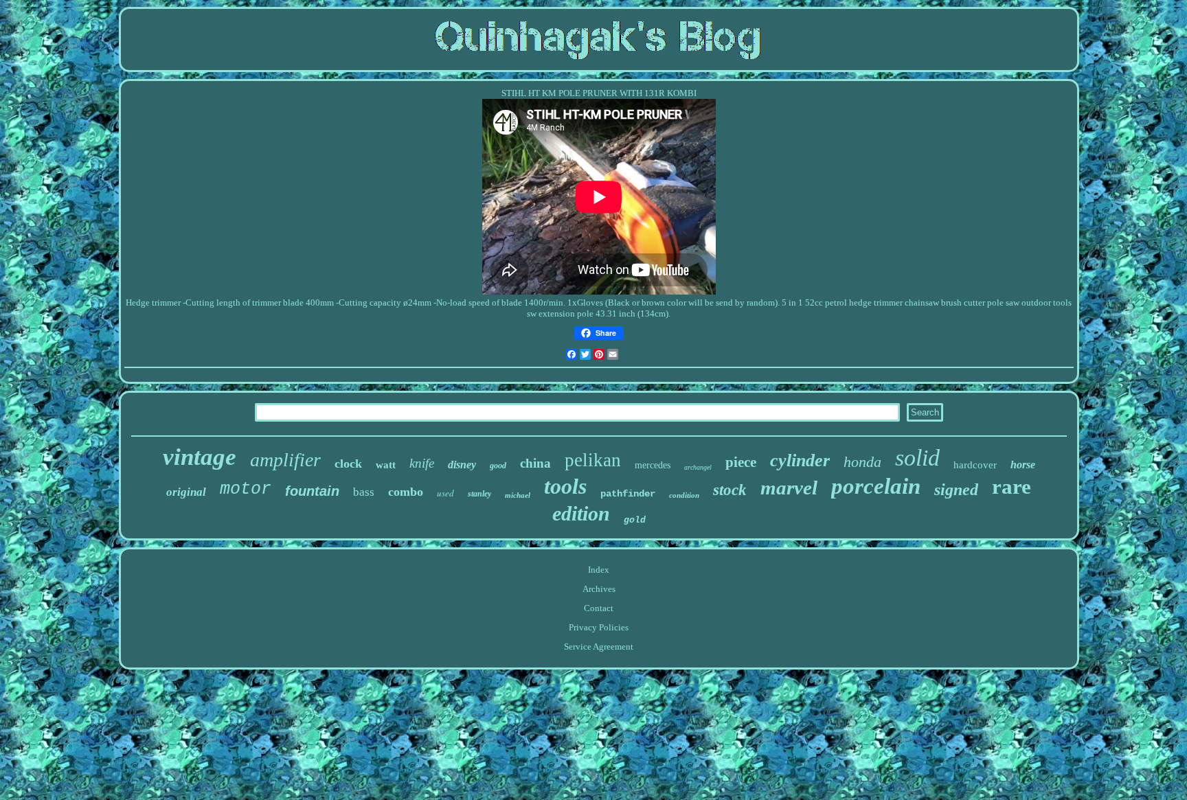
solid (917, 457)
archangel (698, 467)
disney (462, 464)
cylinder (800, 460)
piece (740, 462)
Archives (599, 589)
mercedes (652, 465)
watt (386, 464)
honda (862, 461)
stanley (479, 494)
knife (421, 463)
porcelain (875, 486)
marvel (788, 488)
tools (565, 486)
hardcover (975, 464)
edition (581, 513)
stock (730, 490)
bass (363, 492)
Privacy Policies (599, 627)
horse (1022, 464)
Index (598, 569)
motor (245, 489)
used (445, 493)
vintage (199, 457)
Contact (598, 608)
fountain (312, 491)
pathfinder (627, 493)
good (498, 465)
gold (635, 520)
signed (956, 490)
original (186, 492)
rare (1011, 487)
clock (348, 463)
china (535, 463)
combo (405, 492)
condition (684, 495)
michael (517, 495)
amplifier (285, 459)
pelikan (593, 460)
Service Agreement (598, 646)
